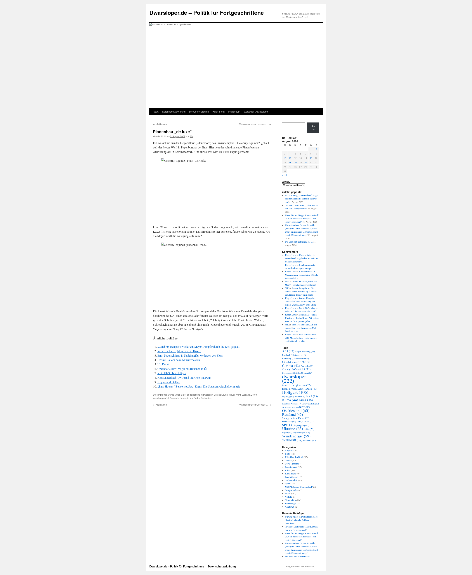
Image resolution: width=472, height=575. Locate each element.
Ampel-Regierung (305, 351)
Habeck (310, 388)
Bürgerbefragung (291, 362)
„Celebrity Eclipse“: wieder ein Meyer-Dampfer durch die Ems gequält (198, 346)
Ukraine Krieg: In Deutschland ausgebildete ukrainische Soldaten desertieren (301, 198)
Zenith (254, 394)
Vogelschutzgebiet (301, 432)
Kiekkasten (160, 124)
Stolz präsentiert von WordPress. (300, 566)
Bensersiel (300, 355)
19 (295, 162)
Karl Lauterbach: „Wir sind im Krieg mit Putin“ (185, 377)
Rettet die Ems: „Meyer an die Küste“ (179, 351)
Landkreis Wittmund (291, 403)
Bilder (183, 394)
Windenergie (296, 436)
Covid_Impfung (292, 463)
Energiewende (301, 385)
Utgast (287, 432)
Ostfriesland (295, 410)
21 (305, 162)
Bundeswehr (302, 358)
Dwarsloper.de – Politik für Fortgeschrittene (206, 12)
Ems (225, 394)
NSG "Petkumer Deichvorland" (299, 486)
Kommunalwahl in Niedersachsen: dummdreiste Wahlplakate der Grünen (301, 275)
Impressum (234, 111)
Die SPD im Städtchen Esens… (299, 241)
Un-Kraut (163, 364)
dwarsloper (294, 378)
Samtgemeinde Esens (296, 418)
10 (285, 157)
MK (191, 136)
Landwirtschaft (310, 403)
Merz (295, 407)
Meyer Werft (235, 394)
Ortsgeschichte (291, 490)
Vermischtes (290, 500)
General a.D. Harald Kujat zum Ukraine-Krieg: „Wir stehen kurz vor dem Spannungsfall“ (302, 318)
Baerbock (288, 355)
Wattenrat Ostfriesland (256, 111)
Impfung (288, 396)
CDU (306, 362)
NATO (304, 407)
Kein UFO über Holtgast (171, 373)
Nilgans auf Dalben (168, 382)
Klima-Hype (290, 473)
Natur (287, 483)
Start (156, 111)
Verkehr (288, 496)
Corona (291, 365)
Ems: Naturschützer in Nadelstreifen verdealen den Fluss (190, 355)
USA (308, 429)
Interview (299, 396)
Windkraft (292, 439)
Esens (288, 388)
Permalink (206, 397)
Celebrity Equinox (213, 394)
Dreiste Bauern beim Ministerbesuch (178, 360)
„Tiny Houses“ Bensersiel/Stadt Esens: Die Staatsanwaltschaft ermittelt (198, 386)
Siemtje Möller (304, 421)
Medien (286, 407)
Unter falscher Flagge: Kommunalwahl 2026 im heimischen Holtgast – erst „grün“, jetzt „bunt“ (302, 218)
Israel (312, 396)
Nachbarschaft (291, 480)
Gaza (298, 388)
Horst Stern (218, 111)
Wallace (246, 394)
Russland (292, 414)
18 (290, 162)
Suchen (313, 128)
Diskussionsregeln (199, 111)
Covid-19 (302, 369)
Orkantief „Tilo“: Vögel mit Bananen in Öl (182, 369)
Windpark (309, 440)
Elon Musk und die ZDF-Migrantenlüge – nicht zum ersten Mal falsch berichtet (301, 328)
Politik (288, 493)
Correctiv (307, 365)
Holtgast (295, 392)
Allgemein (289, 450)
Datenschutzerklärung (173, 111)
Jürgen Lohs (290, 254)
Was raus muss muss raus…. (255, 124)
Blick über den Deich (294, 456)
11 (290, 157)
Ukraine (292, 428)
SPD (288, 425)
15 (311, 157)
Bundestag (289, 358)
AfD (288, 351)
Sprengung (302, 425)
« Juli (284, 175)
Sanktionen (289, 421)
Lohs (287, 281)
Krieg (306, 399)
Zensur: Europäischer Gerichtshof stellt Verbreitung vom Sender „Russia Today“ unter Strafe (301, 291)
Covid (288, 369)
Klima (290, 399)
